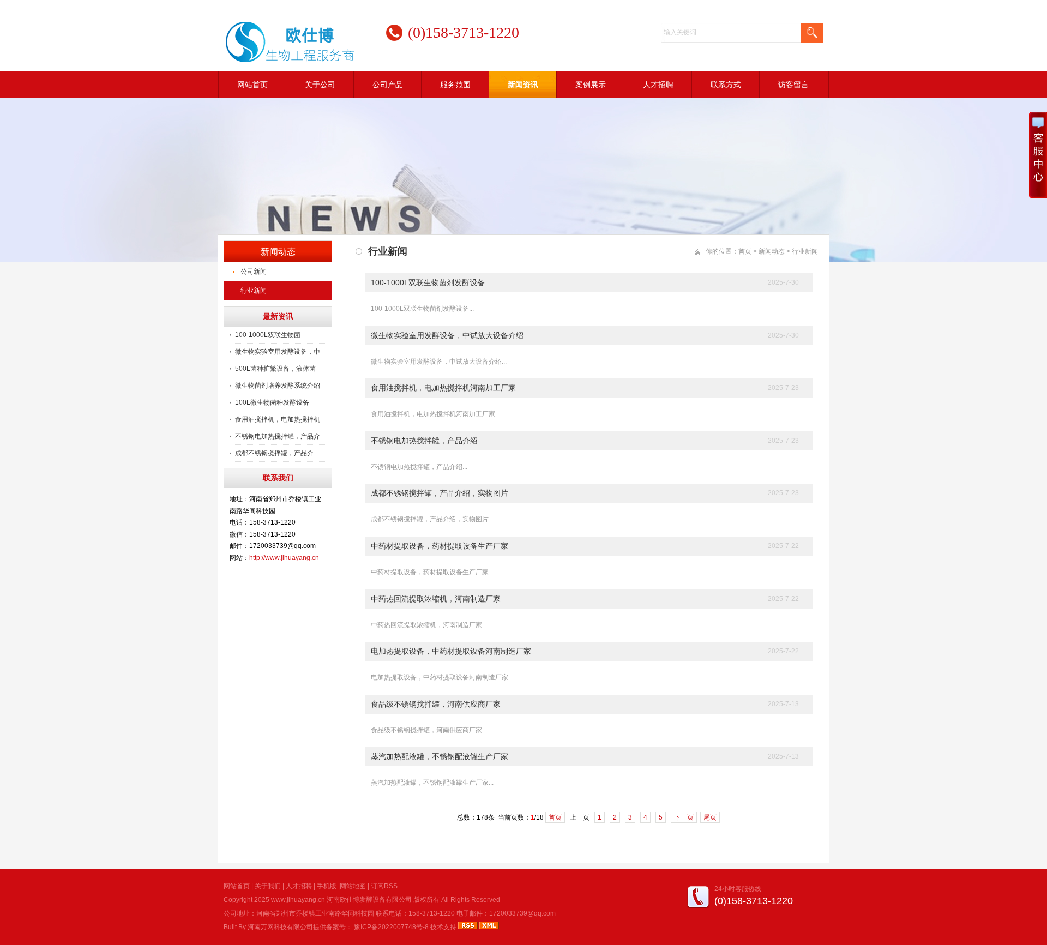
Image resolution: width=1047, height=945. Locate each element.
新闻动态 (772, 251)
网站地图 (353, 886)
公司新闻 (253, 271)
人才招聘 (658, 84)
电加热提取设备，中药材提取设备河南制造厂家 (451, 651)
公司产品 (387, 84)
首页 (744, 251)
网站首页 (252, 84)
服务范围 (455, 84)
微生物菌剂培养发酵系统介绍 (277, 385)
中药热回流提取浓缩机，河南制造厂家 (436, 598)
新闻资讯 (523, 84)
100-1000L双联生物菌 (267, 335)
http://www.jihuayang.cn (284, 558)
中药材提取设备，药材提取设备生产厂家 (439, 545)
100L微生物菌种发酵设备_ (274, 402)
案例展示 (590, 84)
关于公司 (320, 84)
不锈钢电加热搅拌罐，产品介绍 (424, 440)
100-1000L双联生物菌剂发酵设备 (428, 282)
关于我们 (268, 886)
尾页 (710, 817)
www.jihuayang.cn (298, 900)
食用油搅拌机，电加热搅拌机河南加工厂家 (443, 387)
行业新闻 (253, 290)
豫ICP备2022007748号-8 (391, 927)
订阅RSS (384, 886)
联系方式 (726, 84)
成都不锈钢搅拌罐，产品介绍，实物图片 (439, 493)
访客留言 (793, 84)
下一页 (684, 817)
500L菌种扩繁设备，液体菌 (275, 368)
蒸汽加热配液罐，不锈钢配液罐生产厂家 (439, 756)
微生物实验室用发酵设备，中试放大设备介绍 (447, 335)
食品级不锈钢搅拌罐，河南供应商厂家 (436, 704)
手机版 (326, 886)
